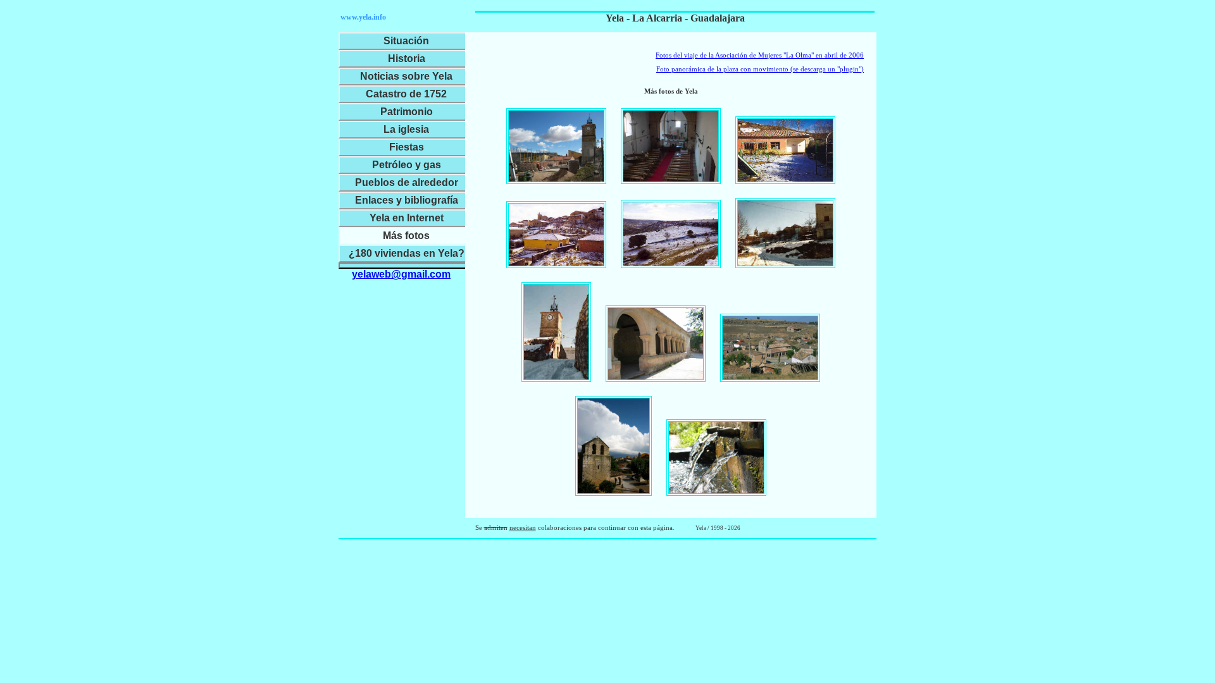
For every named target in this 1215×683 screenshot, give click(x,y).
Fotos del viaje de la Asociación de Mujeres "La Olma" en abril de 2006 (760, 55)
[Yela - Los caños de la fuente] (716, 457)
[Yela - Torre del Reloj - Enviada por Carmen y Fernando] (556, 332)
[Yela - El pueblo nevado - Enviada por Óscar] (556, 234)
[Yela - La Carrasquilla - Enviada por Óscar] (671, 234)
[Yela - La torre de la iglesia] (613, 446)
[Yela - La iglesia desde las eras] (770, 348)
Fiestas (406, 147)
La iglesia (406, 129)
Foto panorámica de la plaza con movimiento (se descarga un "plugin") (760, 69)
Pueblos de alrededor (406, 182)
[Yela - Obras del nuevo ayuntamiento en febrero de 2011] (556, 146)
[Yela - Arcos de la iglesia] (656, 343)
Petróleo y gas (406, 164)
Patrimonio (406, 111)
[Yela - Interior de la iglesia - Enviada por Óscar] (671, 146)
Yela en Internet (407, 217)
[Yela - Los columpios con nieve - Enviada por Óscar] (785, 150)
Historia (406, 58)
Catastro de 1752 (406, 94)
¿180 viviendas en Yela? (406, 253)
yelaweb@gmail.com (401, 274)
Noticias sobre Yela (406, 76)
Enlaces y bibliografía (406, 200)
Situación (406, 40)
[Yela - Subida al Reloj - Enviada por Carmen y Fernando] (785, 233)
